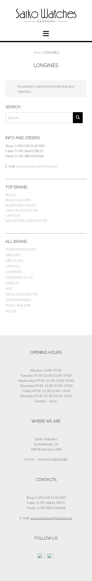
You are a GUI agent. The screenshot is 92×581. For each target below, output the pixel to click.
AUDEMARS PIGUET (21, 205)
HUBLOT (12, 283)
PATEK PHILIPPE (18, 200)
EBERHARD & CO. (19, 277)
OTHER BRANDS (18, 300)
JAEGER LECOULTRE (21, 294)
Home (37, 52)
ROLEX (10, 195)
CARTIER (12, 215)
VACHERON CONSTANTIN (26, 220)
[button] (46, 33)
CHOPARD (13, 272)
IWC (9, 288)
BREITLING (14, 260)
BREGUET (13, 255)
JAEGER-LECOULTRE (22, 210)
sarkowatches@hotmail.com (37, 166)
